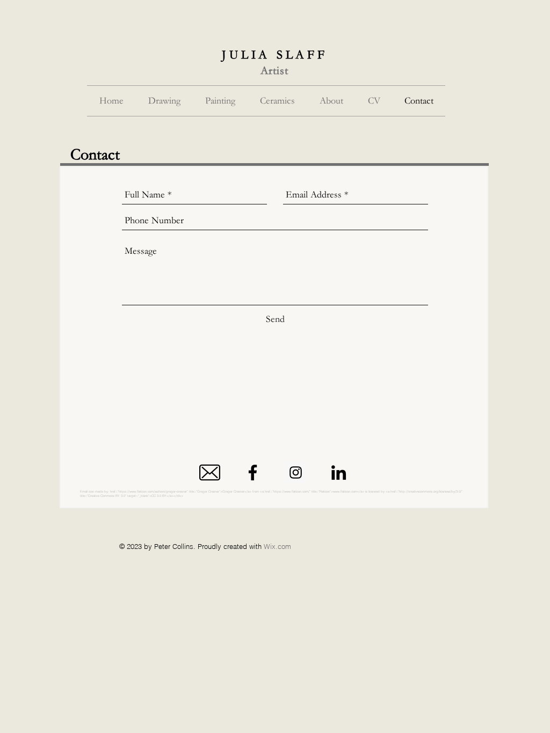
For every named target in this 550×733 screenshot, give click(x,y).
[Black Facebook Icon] (252, 472)
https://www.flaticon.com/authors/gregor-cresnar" (153, 491)
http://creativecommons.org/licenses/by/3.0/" (430, 491)
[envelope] (209, 472)
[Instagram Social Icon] (295, 472)
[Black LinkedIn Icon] (338, 472)
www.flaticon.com (345, 491)
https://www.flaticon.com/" (291, 491)
